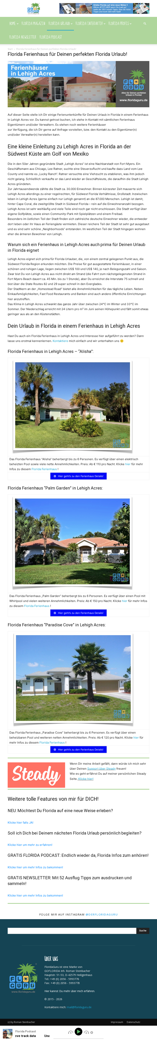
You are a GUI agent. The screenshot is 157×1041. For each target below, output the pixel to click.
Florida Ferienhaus (44, 469)
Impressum (117, 1022)
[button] (144, 24)
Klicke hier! (85, 779)
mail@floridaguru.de (79, 1007)
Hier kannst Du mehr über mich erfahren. (69, 991)
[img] (70, 1032)
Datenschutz (133, 1022)
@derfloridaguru (102, 914)
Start (10, 49)
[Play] (79, 1032)
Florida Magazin (33, 23)
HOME (12, 23)
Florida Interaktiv (89, 23)
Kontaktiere (60, 341)
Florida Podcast (51, 37)
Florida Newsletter (22, 37)
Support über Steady (101, 768)
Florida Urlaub (59, 23)
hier (128, 464)
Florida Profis (119, 23)
